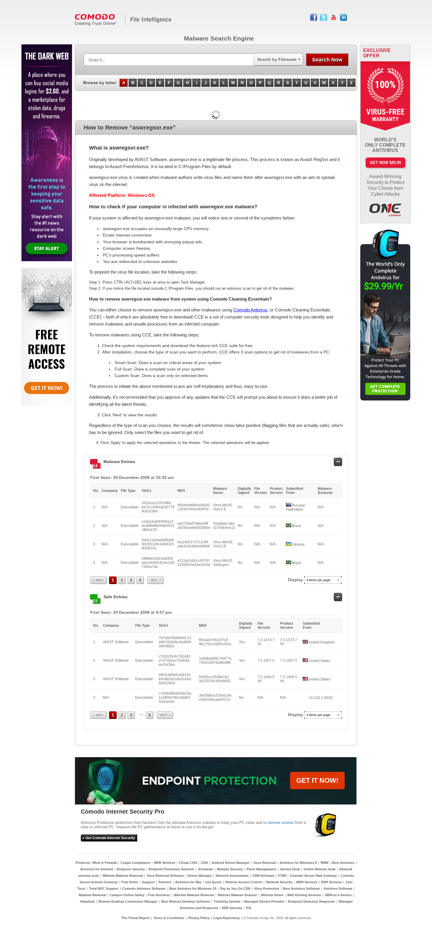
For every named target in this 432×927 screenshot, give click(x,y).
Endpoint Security (131, 869)
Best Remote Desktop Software (185, 901)
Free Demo (129, 882)
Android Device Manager (231, 862)
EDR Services (331, 882)
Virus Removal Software (165, 875)
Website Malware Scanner (237, 895)
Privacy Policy (199, 918)
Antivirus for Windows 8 (298, 862)
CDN (204, 862)
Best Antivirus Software (301, 888)
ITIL (249, 908)
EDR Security (232, 908)
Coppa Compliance (135, 862)
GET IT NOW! (317, 780)
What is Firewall (104, 862)
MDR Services (164, 862)
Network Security (279, 882)
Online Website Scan (320, 869)
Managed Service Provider (264, 901)
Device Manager (199, 875)
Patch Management (261, 869)
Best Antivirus (343, 862)
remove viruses (281, 822)
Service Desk (290, 869)
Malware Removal (92, 895)
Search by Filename (277, 59)
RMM (324, 862)
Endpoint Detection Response (311, 901)
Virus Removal (264, 862)
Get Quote (213, 882)
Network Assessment (232, 875)
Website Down (272, 895)
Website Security (230, 869)
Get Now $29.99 (385, 162)
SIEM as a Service (338, 895)
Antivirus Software (338, 888)
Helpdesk (87, 901)
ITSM (282, 875)
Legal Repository (226, 918)
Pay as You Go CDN (235, 888)
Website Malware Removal (123, 875)
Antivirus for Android (96, 869)
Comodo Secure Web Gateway (313, 875)
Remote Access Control (243, 882)
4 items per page (318, 580)
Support (148, 882)
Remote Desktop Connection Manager (128, 901)
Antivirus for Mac (188, 882)
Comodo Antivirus (250, 309)
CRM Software (263, 875)
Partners (164, 882)
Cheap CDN (188, 862)
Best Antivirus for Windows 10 (192, 888)
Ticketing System (227, 901)
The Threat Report (135, 918)
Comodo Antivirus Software (143, 888)
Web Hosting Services (304, 895)
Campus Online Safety (127, 895)
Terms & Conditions (168, 918)
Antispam (205, 869)
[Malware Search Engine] (123, 25)
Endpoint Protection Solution (171, 869)
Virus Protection (266, 888)
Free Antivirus (159, 895)
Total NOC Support (103, 888)
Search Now (327, 60)
